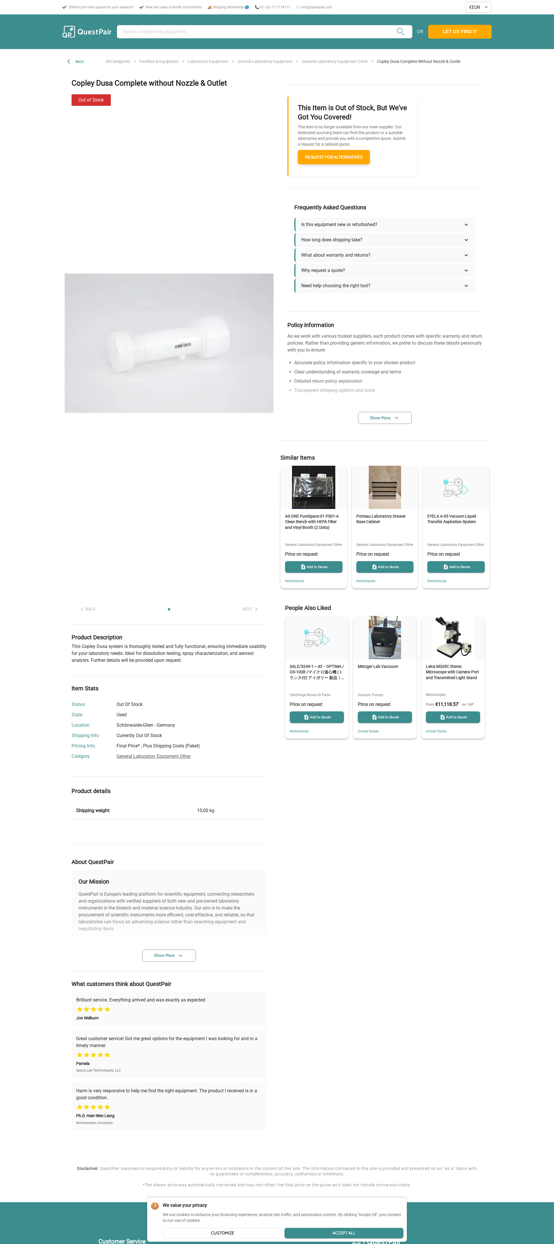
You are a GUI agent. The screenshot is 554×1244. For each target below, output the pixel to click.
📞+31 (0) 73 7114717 (272, 7)
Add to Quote (317, 567)
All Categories (118, 61)
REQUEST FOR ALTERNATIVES (334, 157)
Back (80, 61)
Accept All (343, 1233)
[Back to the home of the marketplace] (86, 31)
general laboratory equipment (265, 61)
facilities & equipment (159, 61)
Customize (222, 1233)
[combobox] (479, 7)
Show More (164, 955)
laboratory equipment (208, 61)
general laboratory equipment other (335, 61)
